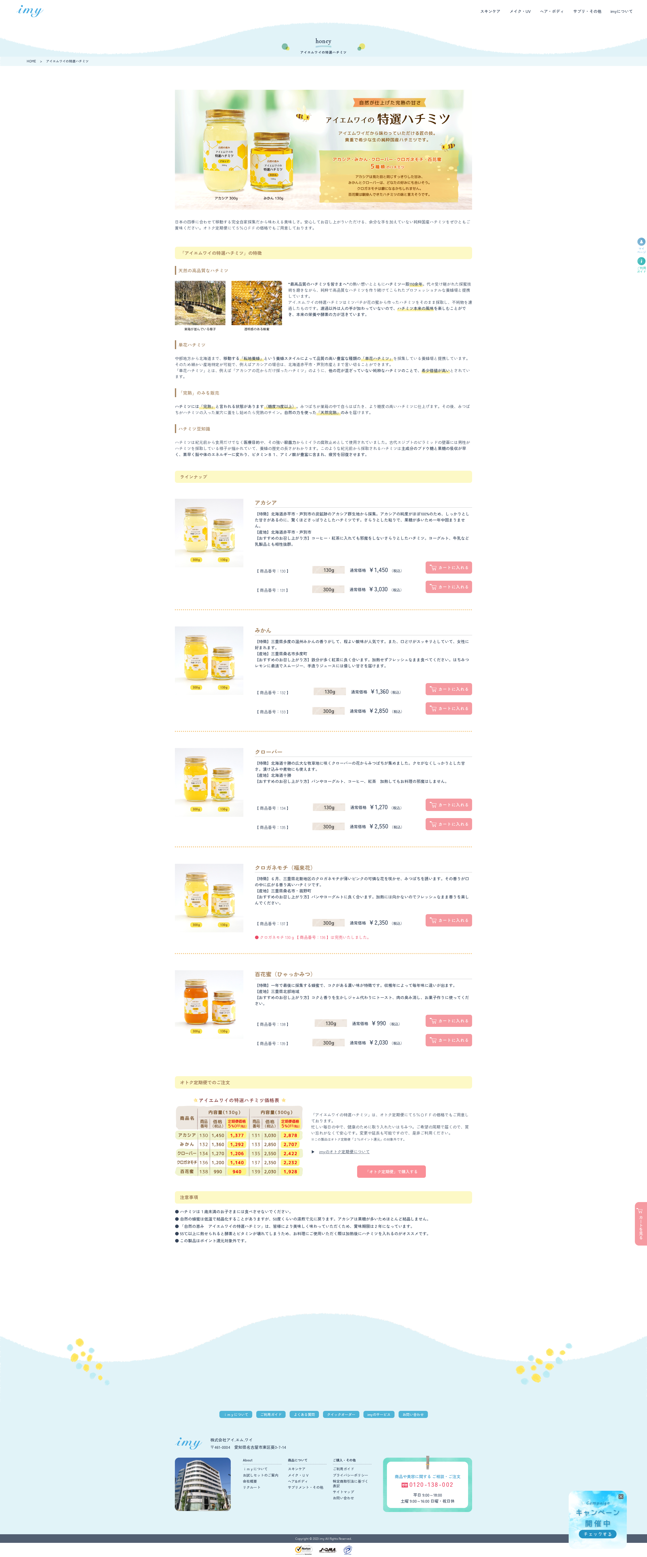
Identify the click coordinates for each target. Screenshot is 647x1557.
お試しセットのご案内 (260, 1475)
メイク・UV (520, 11)
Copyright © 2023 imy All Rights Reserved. (323, 1538)
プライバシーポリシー (350, 1475)
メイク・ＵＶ (298, 1475)
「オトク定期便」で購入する (391, 1171)
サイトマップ (343, 1491)
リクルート (252, 1487)
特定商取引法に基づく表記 (350, 1483)
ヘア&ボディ (298, 1481)
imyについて (622, 11)
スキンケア (490, 11)
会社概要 (250, 1481)
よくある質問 (304, 1414)
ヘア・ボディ (552, 11)
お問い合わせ (413, 1414)
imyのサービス (378, 1414)
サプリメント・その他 (305, 1487)
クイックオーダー (341, 1414)
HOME (31, 61)
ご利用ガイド (271, 1414)
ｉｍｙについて (235, 1414)
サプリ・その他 (587, 11)
